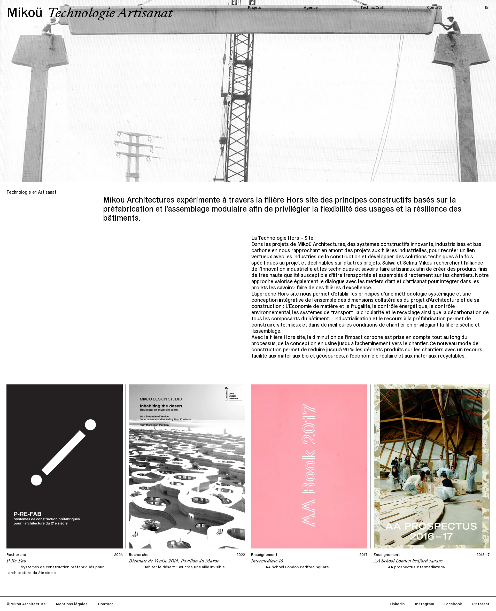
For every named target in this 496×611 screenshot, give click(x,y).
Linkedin (397, 603)
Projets (254, 7)
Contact (434, 7)
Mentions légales (72, 603)
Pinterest (481, 603)
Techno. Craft (372, 7)
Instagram (424, 603)
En (487, 7)
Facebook (453, 603)
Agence (311, 7)
